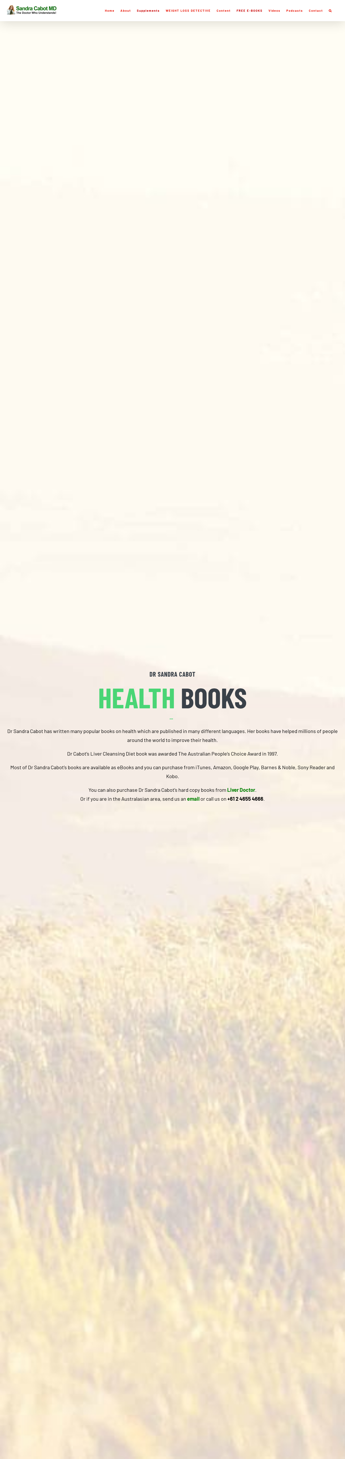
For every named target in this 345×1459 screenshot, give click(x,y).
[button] (330, 10)
